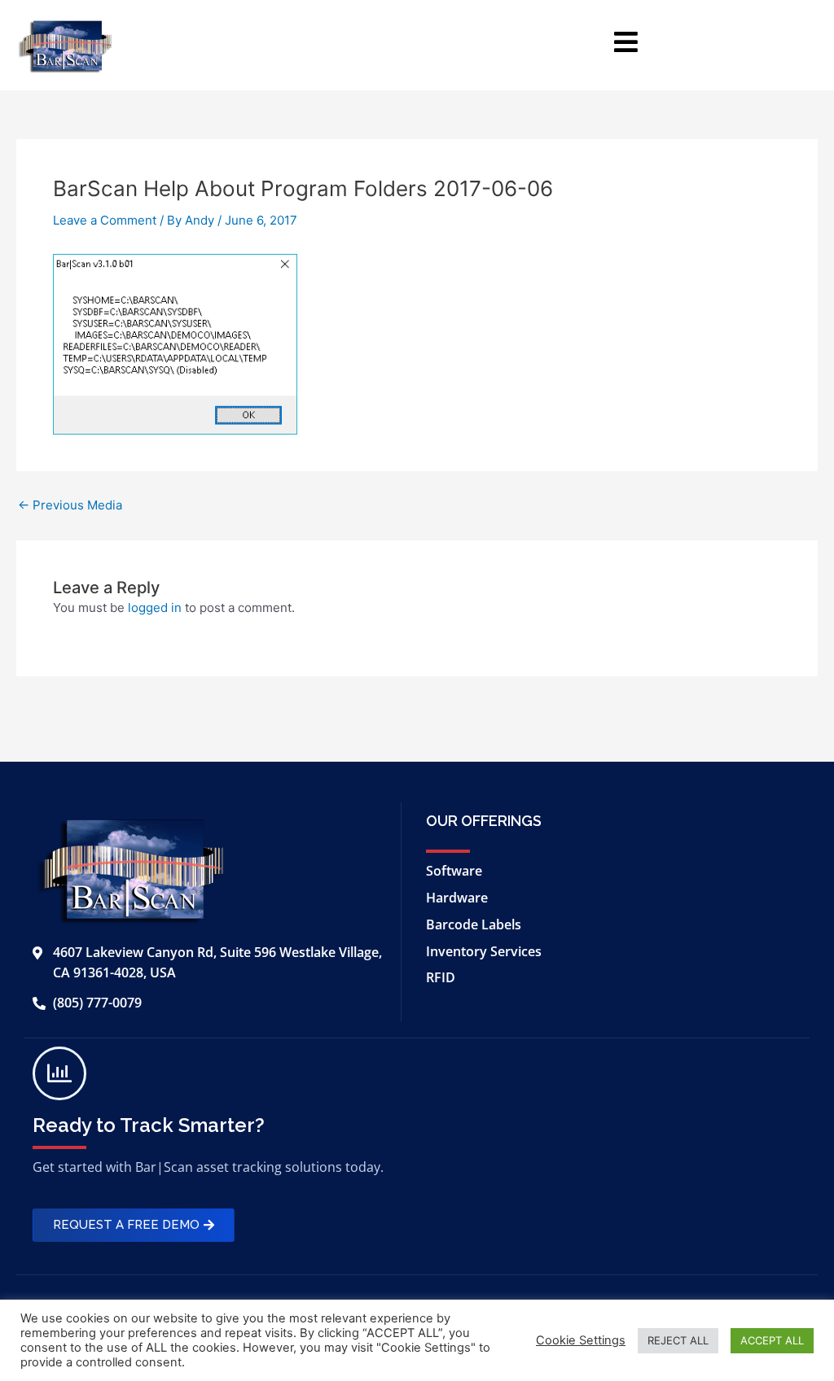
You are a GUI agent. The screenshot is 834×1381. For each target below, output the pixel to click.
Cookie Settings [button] (581, 1340)
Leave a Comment (104, 220)
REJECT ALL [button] (678, 1340)
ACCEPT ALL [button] (772, 1340)
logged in (155, 607)
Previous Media (70, 505)
